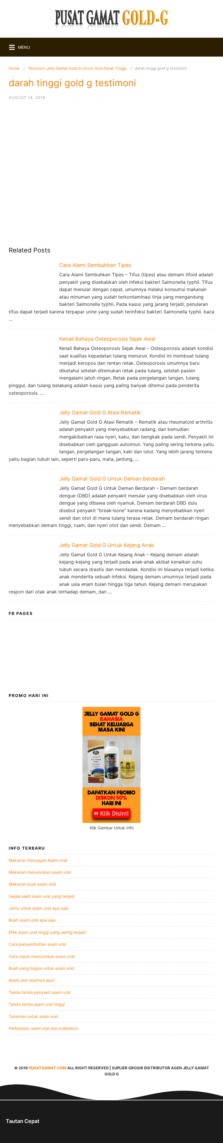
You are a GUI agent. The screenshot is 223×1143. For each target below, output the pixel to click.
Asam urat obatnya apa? (32, 980)
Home (14, 68)
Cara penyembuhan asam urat (37, 944)
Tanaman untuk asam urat (33, 1016)
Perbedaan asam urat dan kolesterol (43, 1028)
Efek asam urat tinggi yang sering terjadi (47, 932)
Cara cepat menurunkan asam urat (42, 956)
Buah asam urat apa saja (32, 920)
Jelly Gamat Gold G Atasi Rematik (100, 412)
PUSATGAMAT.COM (47, 1068)
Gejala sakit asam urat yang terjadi (41, 896)
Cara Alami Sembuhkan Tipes (95, 265)
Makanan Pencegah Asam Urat (38, 860)
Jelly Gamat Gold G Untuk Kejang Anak (106, 545)
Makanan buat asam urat (32, 884)
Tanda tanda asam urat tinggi (37, 1004)
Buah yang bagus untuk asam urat (41, 968)
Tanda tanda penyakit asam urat (40, 992)
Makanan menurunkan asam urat (40, 872)
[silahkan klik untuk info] (111, 821)
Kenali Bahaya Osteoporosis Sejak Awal (107, 339)
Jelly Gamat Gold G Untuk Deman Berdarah (112, 479)
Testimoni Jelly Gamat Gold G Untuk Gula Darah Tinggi (77, 68)
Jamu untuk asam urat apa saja (38, 908)
